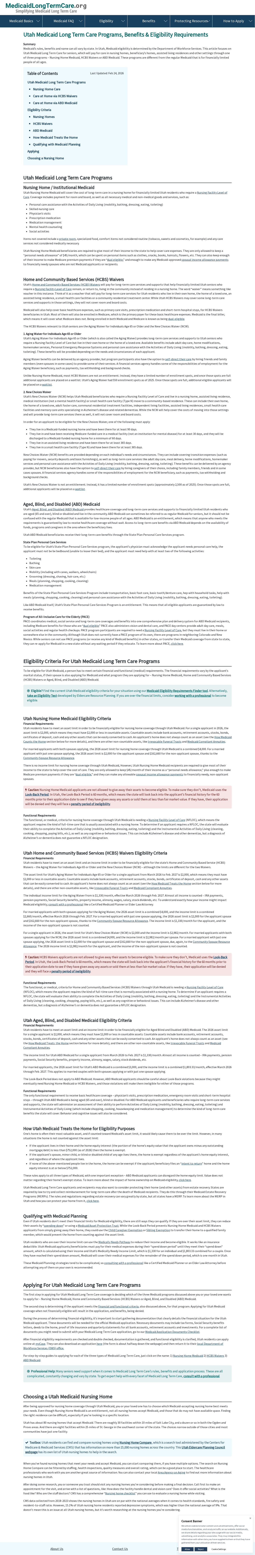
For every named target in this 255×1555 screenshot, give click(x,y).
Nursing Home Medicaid (188, 1355)
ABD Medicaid (42, 130)
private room (67, 239)
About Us (56, 1549)
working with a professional (193, 696)
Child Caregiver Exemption (125, 1230)
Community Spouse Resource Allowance (48, 758)
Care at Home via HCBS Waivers (55, 96)
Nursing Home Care (46, 89)
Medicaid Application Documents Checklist (172, 1332)
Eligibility (106, 21)
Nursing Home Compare (135, 1442)
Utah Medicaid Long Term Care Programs (56, 82)
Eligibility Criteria (39, 110)
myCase (40, 1344)
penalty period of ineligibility (90, 804)
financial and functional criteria (118, 1306)
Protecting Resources (191, 21)
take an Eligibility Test (42, 696)
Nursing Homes (44, 117)
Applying (33, 151)
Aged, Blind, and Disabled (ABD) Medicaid (58, 509)
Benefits (148, 21)
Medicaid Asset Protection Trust (98, 1225)
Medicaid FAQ (64, 21)
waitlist (47, 384)
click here (177, 643)
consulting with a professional (123, 1263)
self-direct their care (178, 359)
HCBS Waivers (42, 123)
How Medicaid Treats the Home (55, 137)
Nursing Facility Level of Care (53, 289)
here (99, 1344)
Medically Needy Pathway (114, 1242)
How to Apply (233, 21)
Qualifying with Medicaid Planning (56, 144)
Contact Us (120, 1549)
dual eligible (115, 260)
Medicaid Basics (21, 21)
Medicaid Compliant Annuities (206, 741)
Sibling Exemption (158, 1230)
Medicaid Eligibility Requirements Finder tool (177, 691)
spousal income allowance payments (204, 260)
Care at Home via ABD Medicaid (55, 103)
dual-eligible (176, 319)
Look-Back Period (37, 794)
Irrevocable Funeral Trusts (164, 741)
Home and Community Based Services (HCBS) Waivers (66, 284)
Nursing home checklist (120, 1493)
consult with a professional (65, 904)
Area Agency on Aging (171, 1472)
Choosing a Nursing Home (45, 158)
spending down (53, 1225)
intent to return (191, 1163)
